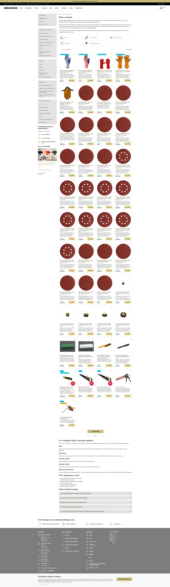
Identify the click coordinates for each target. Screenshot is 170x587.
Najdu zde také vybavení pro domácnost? (73, 502)
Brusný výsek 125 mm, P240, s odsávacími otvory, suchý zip (104, 230)
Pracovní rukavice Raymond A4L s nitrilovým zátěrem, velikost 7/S (85, 72)
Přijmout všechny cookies (124, 579)
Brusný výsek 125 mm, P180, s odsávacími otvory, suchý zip (85, 230)
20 (102, 435)
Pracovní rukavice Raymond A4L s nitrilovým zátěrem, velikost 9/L (67, 72)
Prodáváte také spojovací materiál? (71, 507)
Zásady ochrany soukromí (43, 584)
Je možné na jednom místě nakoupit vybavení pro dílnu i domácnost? (82, 511)
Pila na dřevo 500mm (102, 387)
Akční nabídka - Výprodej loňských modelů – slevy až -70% (85, 1)
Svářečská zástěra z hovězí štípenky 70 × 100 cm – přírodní (67, 103)
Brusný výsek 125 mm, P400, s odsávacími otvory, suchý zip (67, 262)
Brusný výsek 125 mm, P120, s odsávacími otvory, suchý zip (123, 198)
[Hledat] (154, 8)
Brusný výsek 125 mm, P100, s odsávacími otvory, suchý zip (104, 198)
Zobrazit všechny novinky (45, 170)
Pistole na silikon (120, 387)
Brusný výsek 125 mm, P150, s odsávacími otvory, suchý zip (67, 230)
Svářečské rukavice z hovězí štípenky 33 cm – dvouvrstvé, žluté (123, 72)
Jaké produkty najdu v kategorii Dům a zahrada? (75, 493)
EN (38, 174)
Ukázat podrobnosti (124, 582)
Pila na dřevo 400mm (83, 387)
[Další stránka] (105, 435)
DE (40, 174)
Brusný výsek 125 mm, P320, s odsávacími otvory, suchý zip (123, 230)
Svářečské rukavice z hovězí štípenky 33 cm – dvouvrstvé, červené (104, 72)
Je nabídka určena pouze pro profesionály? (74, 498)
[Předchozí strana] (85, 435)
